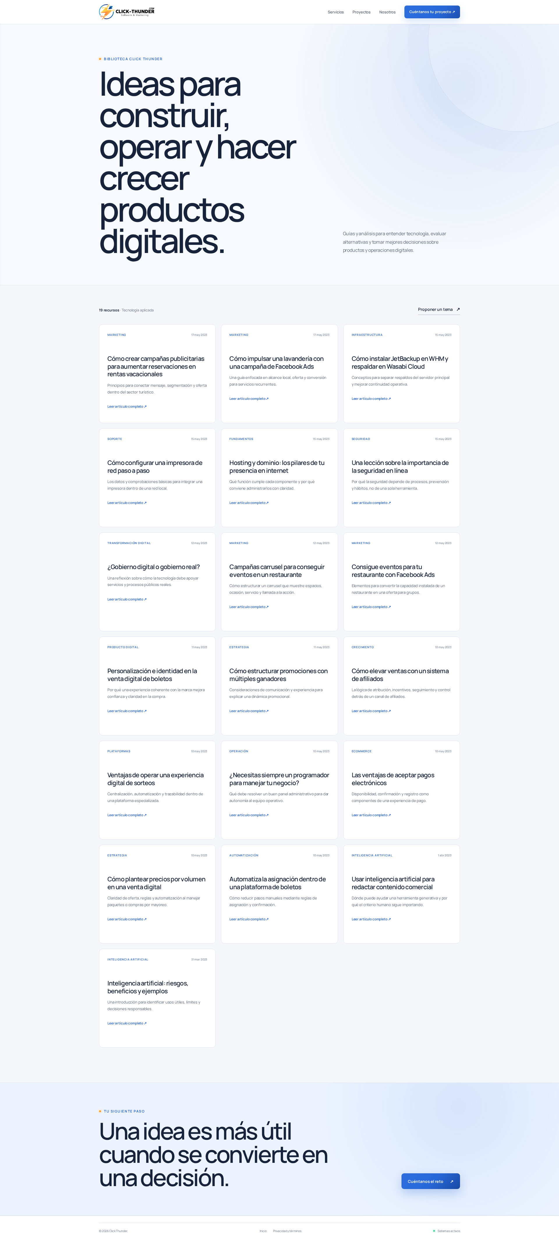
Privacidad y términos (287, 1231)
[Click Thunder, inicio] (126, 12)
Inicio (263, 1231)
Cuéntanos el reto (431, 1181)
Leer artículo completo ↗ (127, 406)
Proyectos (362, 12)
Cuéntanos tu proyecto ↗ (432, 11)
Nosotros (387, 12)
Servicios (336, 12)
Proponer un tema (439, 309)
